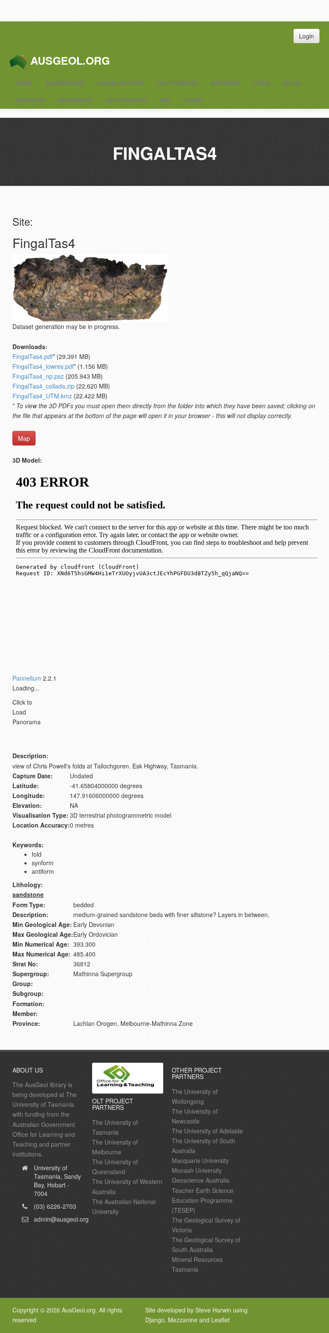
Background (64, 83)
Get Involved (126, 100)
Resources (75, 100)
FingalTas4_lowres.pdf (43, 366)
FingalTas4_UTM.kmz (42, 396)
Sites (261, 83)
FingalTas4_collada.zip (43, 386)
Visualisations (120, 83)
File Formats (177, 83)
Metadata (225, 83)
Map (24, 438)
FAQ (165, 100)
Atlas (292, 83)
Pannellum (26, 678)
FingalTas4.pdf (32, 356)
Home (24, 83)
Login (306, 36)
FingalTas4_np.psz (38, 376)
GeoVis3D (30, 100)
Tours (193, 100)
